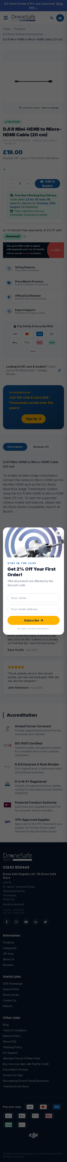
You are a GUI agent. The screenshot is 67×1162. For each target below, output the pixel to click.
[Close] (58, 533)
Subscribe (31, 620)
